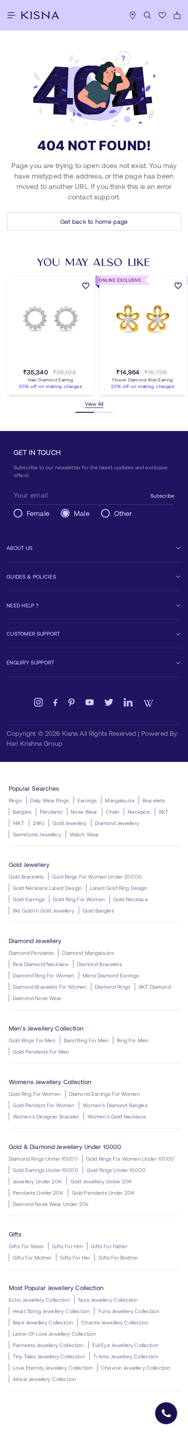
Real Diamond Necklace (41, 964)
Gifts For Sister (26, 1246)
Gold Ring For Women (79, 899)
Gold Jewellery (69, 823)
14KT (18, 823)
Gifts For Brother (118, 1257)
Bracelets (154, 800)
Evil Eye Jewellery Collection (125, 1345)
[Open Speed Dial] (166, 1413)
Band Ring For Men (86, 1040)
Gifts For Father (109, 1246)
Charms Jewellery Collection (115, 1322)
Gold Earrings (29, 899)
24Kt (39, 823)
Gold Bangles (98, 910)
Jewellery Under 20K (37, 1181)
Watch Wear (84, 834)
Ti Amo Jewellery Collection (125, 1356)
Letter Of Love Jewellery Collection (54, 1334)
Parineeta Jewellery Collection (48, 1345)
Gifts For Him (67, 1246)
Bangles (22, 811)
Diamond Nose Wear (37, 998)
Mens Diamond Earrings (111, 975)
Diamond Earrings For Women (104, 1094)
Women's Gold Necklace (116, 1116)
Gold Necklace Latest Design (47, 888)
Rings (15, 800)
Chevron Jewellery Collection (136, 1367)
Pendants (51, 811)
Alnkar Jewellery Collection (44, 1379)
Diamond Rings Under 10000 (43, 1158)
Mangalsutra (119, 800)
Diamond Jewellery (117, 823)
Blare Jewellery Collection (43, 1322)
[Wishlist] (162, 15)
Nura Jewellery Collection (108, 1300)
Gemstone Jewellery (37, 834)
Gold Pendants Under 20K (103, 1192)
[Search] (147, 15)
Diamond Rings (112, 987)
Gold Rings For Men (32, 1040)
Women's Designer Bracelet (46, 1116)
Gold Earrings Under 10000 (45, 1170)
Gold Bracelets (26, 876)
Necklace (139, 811)
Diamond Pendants (31, 953)
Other (123, 513)
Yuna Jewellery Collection (128, 1311)
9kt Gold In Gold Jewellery (43, 910)
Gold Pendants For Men (41, 1051)
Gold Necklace (130, 899)
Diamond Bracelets (99, 964)
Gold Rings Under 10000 (116, 1170)
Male (82, 513)
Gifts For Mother (32, 1257)
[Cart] (177, 15)
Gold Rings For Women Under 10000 (130, 1158)
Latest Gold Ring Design (118, 888)
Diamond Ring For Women (43, 975)
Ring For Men (132, 1040)
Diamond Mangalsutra (88, 953)
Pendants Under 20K (38, 1192)
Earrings (87, 800)
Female (38, 513)
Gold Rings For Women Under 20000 (97, 876)
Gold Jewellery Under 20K (101, 1181)
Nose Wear (84, 811)
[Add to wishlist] (86, 286)
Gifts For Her (75, 1257)
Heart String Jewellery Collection (51, 1311)
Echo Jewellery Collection (39, 1300)
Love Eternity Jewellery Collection (53, 1367)
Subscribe (162, 495)
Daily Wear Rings (49, 800)
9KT (163, 811)
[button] (42, 361)
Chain (113, 811)
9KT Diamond (155, 987)
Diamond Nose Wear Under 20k (50, 1204)
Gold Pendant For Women (43, 1105)
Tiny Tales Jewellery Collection (49, 1356)
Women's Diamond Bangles (115, 1105)
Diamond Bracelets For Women (50, 987)
